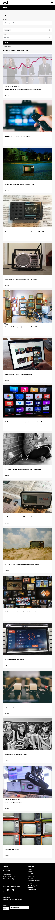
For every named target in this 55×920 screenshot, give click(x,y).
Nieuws (30, 869)
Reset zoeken (7, 46)
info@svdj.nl (6, 870)
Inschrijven (15, 907)
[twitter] (8, 890)
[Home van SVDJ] (5, 2)
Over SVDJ (31, 874)
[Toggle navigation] (52, 2)
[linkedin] (13, 890)
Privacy (38, 915)
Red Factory (34, 915)
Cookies (41, 915)
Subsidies (31, 878)
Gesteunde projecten (34, 881)
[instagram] (3, 890)
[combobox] (29, 30)
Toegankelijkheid (46, 915)
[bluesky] (3, 892)
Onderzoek (31, 876)
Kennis (30, 883)
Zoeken (6, 42)
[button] (48, 30)
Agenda (30, 872)
